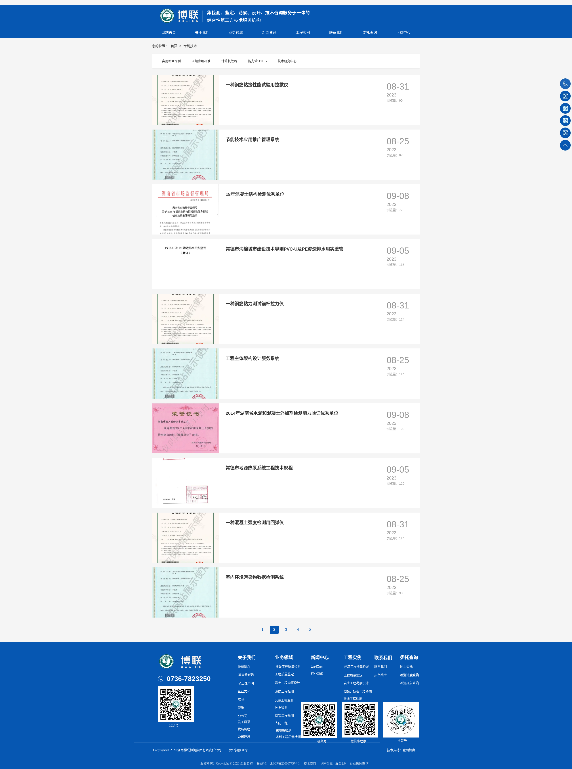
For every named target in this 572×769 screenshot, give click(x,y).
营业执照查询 (238, 750)
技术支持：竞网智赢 (401, 750)
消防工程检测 (284, 691)
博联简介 (244, 666)
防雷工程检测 (284, 715)
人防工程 (281, 723)
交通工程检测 (352, 698)
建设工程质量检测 (288, 666)
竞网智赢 (326, 763)
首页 (174, 46)
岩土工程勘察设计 (356, 683)
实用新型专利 (171, 61)
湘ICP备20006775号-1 (285, 763)
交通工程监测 (284, 700)
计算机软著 (229, 61)
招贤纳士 (380, 675)
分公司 (242, 716)
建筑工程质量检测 (356, 666)
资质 (241, 707)
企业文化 (244, 691)
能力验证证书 (257, 61)
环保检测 (281, 707)
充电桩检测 (283, 730)
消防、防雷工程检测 (358, 692)
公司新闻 (317, 666)
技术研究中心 (287, 61)
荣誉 (241, 700)
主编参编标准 (201, 61)
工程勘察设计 (290, 683)
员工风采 (244, 722)
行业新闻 (317, 673)
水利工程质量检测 (288, 737)
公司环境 (244, 736)
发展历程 (244, 729)
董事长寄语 (246, 674)
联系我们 (380, 666)
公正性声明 (246, 683)
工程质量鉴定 (284, 674)
